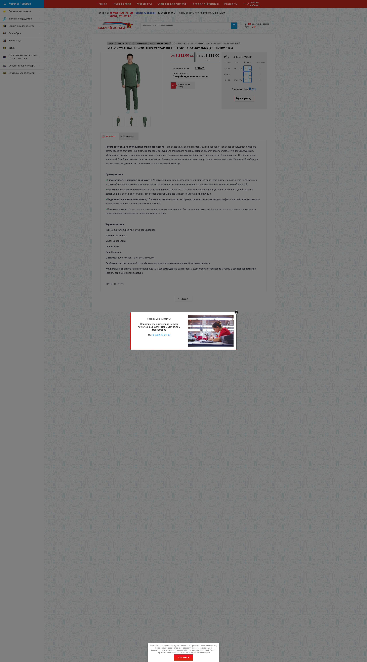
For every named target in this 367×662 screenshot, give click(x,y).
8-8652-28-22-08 (161, 335)
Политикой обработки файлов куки (195, 653)
